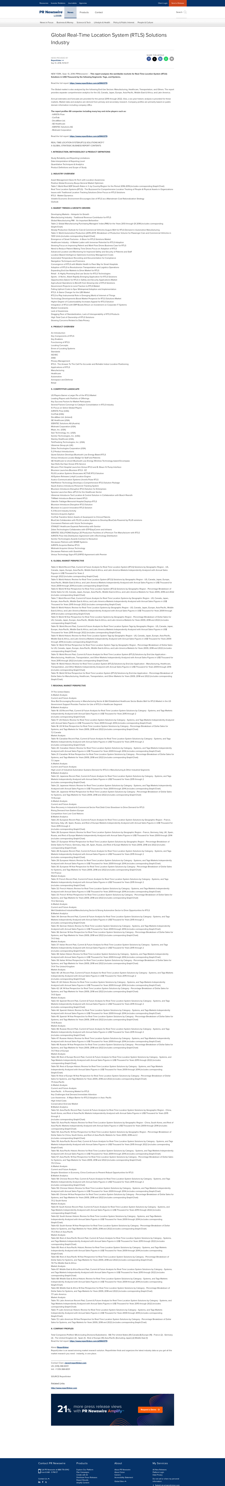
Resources (44, 3)
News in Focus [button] (46, 22)
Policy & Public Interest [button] (123, 22)
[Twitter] (46, 1482)
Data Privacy (157, 1475)
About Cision (119, 1472)
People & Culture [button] (145, 22)
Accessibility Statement (123, 1477)
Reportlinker (63, 1347)
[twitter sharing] (154, 59)
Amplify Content (82, 1482)
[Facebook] (43, 1482)
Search (179, 12)
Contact (99, 12)
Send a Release (177, 3)
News (70, 12)
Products (84, 12)
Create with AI (82, 1475)
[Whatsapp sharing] (166, 59)
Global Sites (119, 1481)
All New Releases (160, 1469)
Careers (117, 1475)
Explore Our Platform (84, 1469)
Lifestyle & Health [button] (102, 22)
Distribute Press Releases (86, 1477)
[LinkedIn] (39, 1482)
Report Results (82, 1480)
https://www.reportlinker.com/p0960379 (88, 83)
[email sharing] (172, 59)
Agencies (83, 3)
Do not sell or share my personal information (166, 1480)
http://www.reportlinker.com (64, 1388)
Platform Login (158, 1472)
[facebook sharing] (149, 59)
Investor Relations (58, 3)
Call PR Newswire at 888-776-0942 (55, 1469)
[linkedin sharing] (160, 59)
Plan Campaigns (82, 1472)
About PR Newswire (122, 1469)
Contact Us (43, 1479)
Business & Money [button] (65, 22)
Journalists (72, 3)
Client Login (163, 3)
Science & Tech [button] (84, 22)
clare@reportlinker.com (75, 1362)
